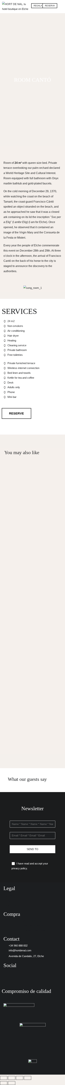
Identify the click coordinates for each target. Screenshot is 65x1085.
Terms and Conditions (32, 930)
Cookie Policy (11, 905)
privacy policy (19, 868)
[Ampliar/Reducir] (3, 1078)
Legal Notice (10, 895)
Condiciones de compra (32, 920)
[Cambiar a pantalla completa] (11, 1078)
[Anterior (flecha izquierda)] (3, 1083)
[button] (61, 4)
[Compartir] (19, 1078)
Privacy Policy (11, 900)
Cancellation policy (32, 925)
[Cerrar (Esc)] (27, 1078)
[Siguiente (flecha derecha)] (11, 1083)
